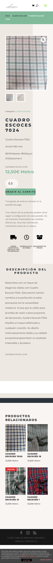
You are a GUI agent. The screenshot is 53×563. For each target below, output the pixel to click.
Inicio (7, 15)
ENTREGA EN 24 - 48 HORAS (26, 247)
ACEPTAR (26, 560)
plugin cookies (46, 560)
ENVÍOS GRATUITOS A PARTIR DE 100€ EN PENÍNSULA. (13, 248)
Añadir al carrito (20, 192)
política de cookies (28, 556)
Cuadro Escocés (19, 15)
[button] (43, 39)
